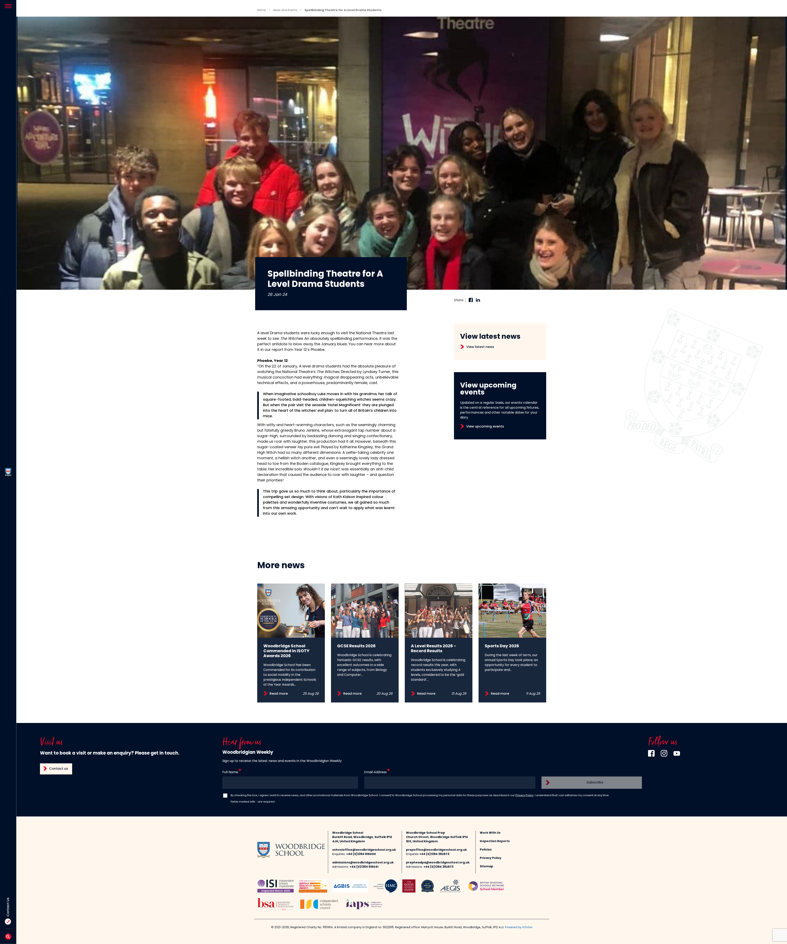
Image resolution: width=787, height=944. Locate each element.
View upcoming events (485, 426)
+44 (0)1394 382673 (434, 854)
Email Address (375, 772)
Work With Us (490, 833)
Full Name (230, 772)
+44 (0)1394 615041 (364, 867)
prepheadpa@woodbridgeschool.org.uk (438, 862)
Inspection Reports (495, 841)
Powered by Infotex (518, 927)
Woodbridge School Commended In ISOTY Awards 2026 (286, 651)
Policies (486, 849)
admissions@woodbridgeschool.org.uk (363, 862)
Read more (279, 693)
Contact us (58, 769)
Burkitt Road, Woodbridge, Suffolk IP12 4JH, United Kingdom (362, 839)
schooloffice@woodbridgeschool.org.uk (364, 850)
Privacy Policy (524, 795)
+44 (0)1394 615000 (361, 854)
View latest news (480, 347)
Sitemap (486, 866)
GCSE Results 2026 (356, 646)
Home (261, 10)
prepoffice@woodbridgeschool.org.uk (436, 850)
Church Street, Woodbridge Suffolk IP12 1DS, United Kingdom (437, 839)
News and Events (285, 10)
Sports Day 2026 (502, 646)
